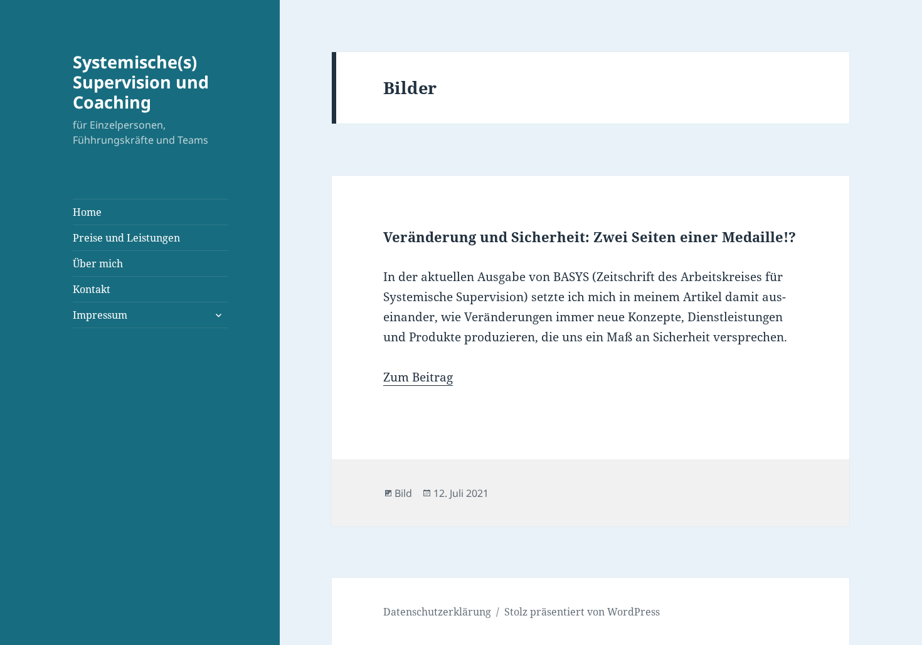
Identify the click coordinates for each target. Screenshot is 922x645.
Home (87, 212)
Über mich (98, 263)
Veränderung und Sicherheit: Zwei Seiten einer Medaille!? (589, 236)
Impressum (100, 315)
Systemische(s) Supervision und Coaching (141, 82)
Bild (403, 493)
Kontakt (91, 289)
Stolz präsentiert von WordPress (582, 612)
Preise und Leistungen (126, 238)
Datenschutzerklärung (437, 612)
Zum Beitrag (418, 377)
